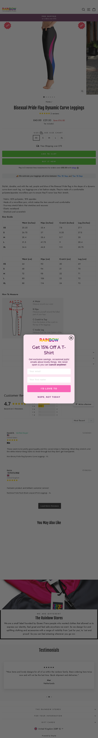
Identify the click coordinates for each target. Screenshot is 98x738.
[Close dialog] (71, 338)
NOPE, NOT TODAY (49, 397)
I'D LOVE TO (49, 388)
